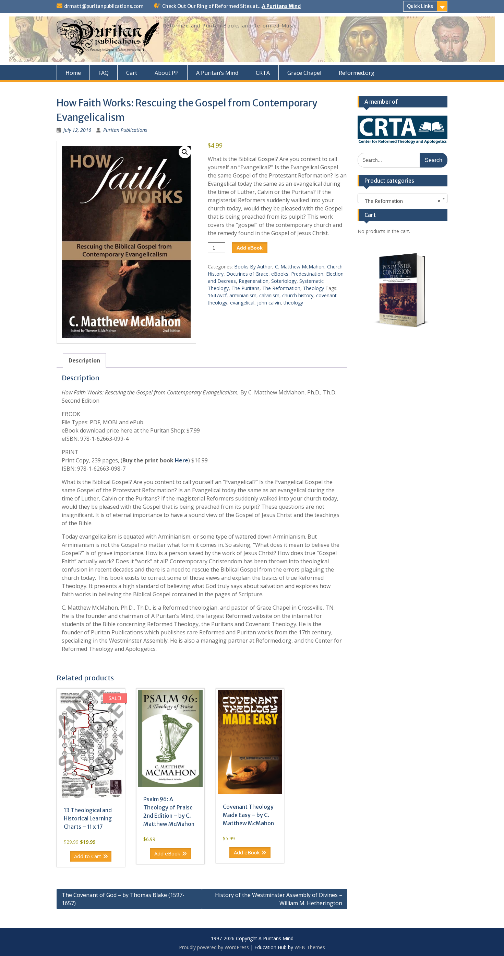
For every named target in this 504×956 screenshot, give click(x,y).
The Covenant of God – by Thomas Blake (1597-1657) (123, 899)
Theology (313, 288)
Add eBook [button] (167, 853)
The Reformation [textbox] (401, 201)
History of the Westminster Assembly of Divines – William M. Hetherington (278, 899)
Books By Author (253, 266)
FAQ (103, 73)
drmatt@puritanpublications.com (104, 6)
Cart (131, 73)
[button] (185, 152)
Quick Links (420, 6)
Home (73, 73)
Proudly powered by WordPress (214, 947)
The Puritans (245, 288)
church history (297, 295)
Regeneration (253, 281)
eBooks (279, 273)
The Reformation (281, 288)
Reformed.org (356, 73)
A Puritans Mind (281, 6)
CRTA (263, 73)
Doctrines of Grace (247, 273)
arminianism (242, 295)
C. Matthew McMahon (299, 266)
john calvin (269, 302)
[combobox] (403, 198)
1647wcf (217, 295)
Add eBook (250, 248)
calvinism (269, 295)
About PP (167, 73)
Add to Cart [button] (87, 856)
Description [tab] (84, 360)
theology (293, 302)
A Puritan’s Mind (217, 73)
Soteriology (284, 281)
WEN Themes (310, 947)
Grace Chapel (304, 73)
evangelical (242, 302)
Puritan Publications (125, 130)
